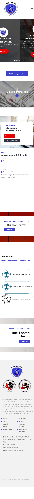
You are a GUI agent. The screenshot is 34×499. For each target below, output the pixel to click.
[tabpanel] (17, 94)
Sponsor (22, 424)
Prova (5, 161)
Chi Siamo (23, 419)
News (5, 427)
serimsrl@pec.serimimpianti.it (14, 450)
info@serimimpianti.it (11, 447)
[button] (14, 60)
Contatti (22, 427)
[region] (17, 40)
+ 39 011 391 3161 (10, 445)
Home (5, 418)
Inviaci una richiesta (12, 140)
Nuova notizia (8, 172)
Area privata (7, 429)
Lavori (21, 421)
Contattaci (10, 136)
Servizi (5, 421)
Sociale (5, 424)
